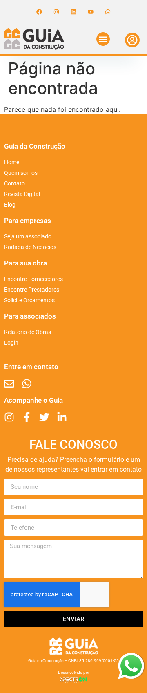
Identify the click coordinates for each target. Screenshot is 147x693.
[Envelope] (9, 384)
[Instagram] (56, 12)
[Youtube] (90, 12)
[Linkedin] (73, 12)
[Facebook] (39, 12)
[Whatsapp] (108, 12)
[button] (103, 39)
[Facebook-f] (27, 417)
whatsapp (131, 658)
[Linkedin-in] (62, 417)
